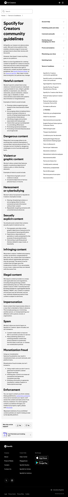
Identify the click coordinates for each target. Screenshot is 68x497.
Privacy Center (12, 494)
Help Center (23, 457)
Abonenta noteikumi (49, 151)
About (6, 457)
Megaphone (23, 461)
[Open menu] (63, 3)
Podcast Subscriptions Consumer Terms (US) (50, 102)
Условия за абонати (49, 106)
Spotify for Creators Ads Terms (53, 92)
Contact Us (7, 469)
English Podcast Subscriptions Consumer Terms (52, 124)
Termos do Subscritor (50, 161)
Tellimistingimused (49, 129)
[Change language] (59, 2)
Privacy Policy (20, 494)
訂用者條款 (46, 110)
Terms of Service (11, 73)
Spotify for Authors (26, 473)
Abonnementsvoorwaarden (52, 120)
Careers (6, 465)
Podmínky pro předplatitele (52, 113)
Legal (5, 494)
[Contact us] (30, 435)
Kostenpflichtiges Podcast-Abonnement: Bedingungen (52, 140)
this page (9, 407)
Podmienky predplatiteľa (51, 168)
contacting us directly (23, 396)
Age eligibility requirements (52, 84)
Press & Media (8, 461)
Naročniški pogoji (48, 171)
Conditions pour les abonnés (52, 135)
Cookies (27, 494)
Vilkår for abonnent (49, 117)
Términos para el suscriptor (51, 174)
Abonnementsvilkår (49, 157)
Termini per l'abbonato (50, 147)
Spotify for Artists (25, 469)
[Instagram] (12, 480)
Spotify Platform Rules (20, 71)
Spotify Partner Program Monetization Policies (51, 88)
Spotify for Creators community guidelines (50, 74)
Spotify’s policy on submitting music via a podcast (52, 79)
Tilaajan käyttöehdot (49, 132)
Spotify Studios (24, 465)
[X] (6, 480)
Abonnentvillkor (48, 178)
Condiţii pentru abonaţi (50, 164)
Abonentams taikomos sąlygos (53, 154)
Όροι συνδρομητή (49, 144)
